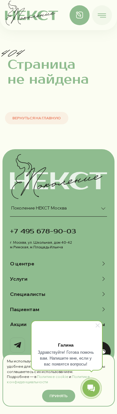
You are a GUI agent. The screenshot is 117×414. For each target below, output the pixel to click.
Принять (59, 395)
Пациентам (24, 309)
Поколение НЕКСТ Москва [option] (39, 208)
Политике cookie (52, 376)
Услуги (18, 279)
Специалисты (27, 294)
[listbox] (58, 208)
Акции (18, 324)
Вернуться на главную (36, 118)
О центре (22, 263)
